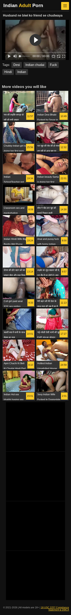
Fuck (53, 64)
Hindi (8, 72)
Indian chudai (34, 64)
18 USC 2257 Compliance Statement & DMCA (55, 608)
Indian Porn (23, 5)
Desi (16, 64)
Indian (21, 72)
